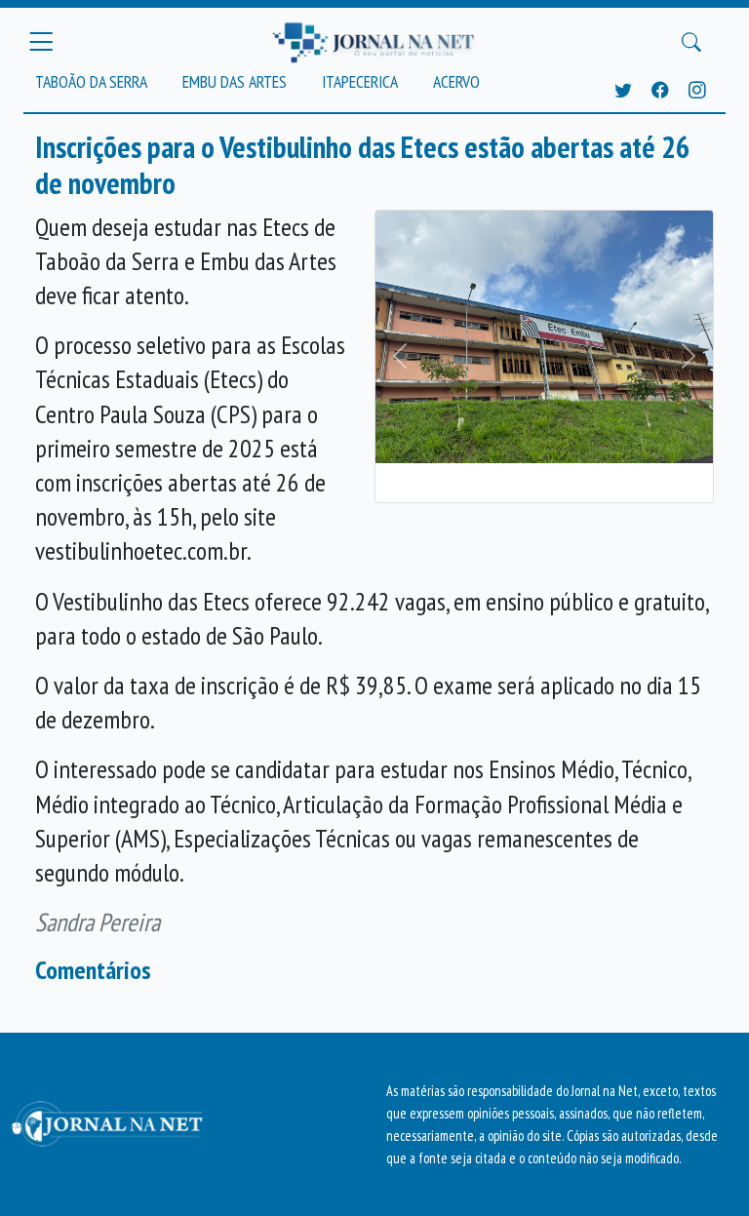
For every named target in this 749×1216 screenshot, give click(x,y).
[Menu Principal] (41, 41)
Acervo (456, 81)
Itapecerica (360, 81)
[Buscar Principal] (691, 42)
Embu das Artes (234, 81)
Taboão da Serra (91, 81)
